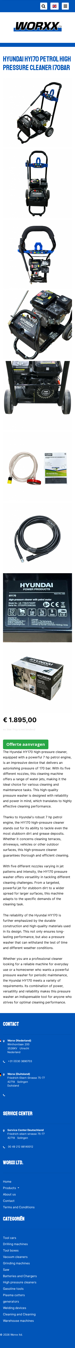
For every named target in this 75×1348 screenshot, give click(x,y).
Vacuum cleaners (15, 1257)
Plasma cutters (14, 1295)
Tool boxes (11, 1250)
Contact (9, 1201)
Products (10, 1188)
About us (9, 1194)
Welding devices (14, 1308)
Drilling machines (15, 1244)
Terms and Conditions (19, 1207)
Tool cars (9, 1238)
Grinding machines (16, 1263)
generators (11, 1301)
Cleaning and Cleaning (19, 1314)
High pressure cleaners (19, 1282)
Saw (6, 1270)
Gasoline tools (13, 1289)
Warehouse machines (18, 1321)
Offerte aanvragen (25, 744)
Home (7, 1181)
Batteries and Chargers (20, 1276)
